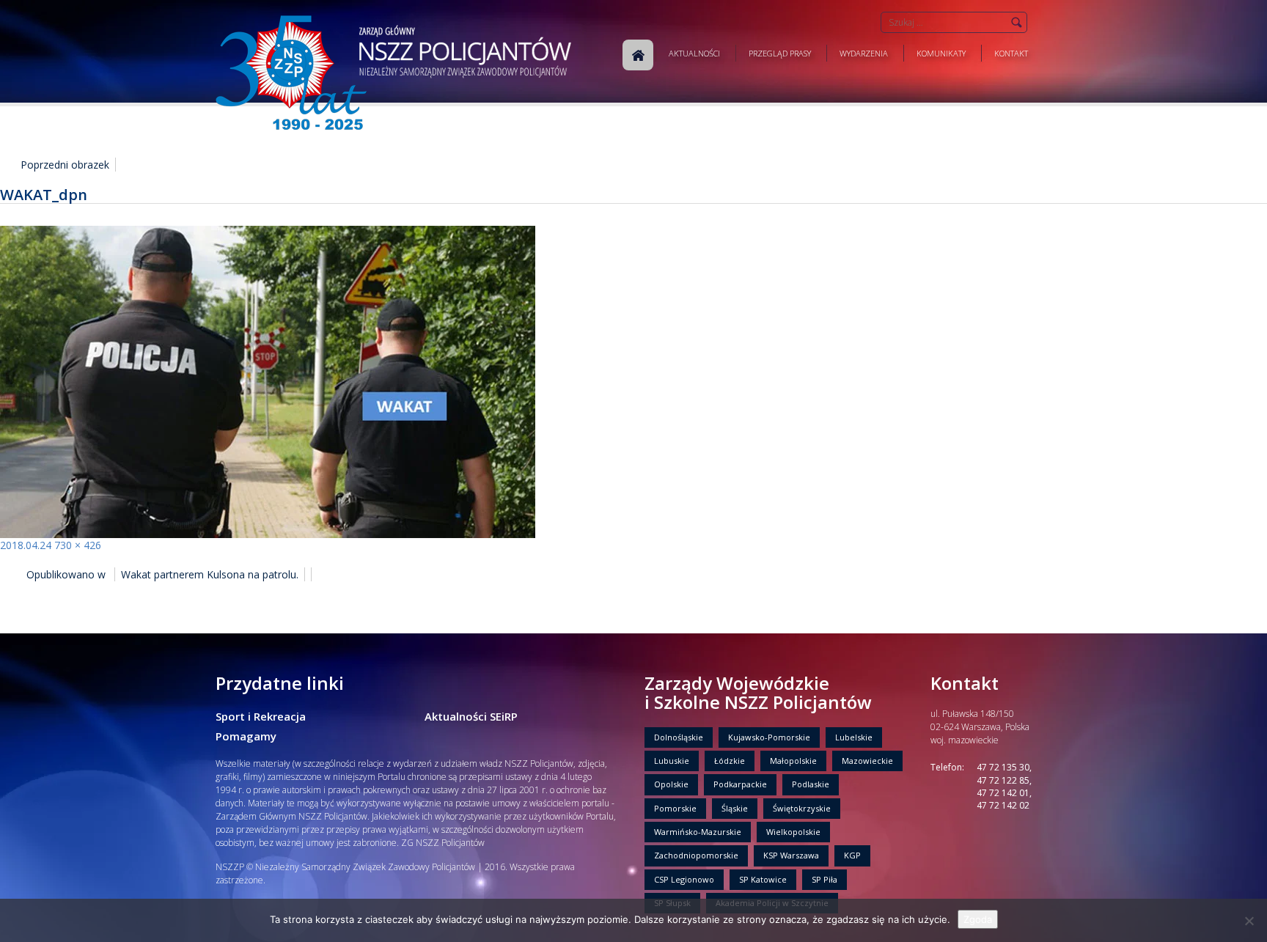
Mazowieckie (867, 760)
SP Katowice (763, 879)
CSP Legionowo (684, 879)
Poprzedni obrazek (65, 165)
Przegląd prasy (780, 53)
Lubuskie (671, 760)
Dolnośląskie (678, 737)
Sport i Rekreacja (261, 716)
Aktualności (694, 53)
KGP (852, 855)
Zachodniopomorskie (696, 855)
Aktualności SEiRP (471, 716)
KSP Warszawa (791, 855)
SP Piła (824, 879)
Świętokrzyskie (802, 808)
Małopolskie (793, 760)
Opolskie (671, 784)
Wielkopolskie (793, 831)
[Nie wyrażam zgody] (1248, 920)
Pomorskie (675, 808)
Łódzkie (729, 760)
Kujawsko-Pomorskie (769, 737)
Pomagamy (246, 736)
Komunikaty (941, 53)
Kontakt (1011, 53)
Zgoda (977, 919)
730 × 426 (77, 545)
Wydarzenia (864, 53)
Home (638, 55)
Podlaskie (810, 784)
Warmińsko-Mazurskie (697, 831)
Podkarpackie (740, 784)
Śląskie (734, 808)
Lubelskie (854, 737)
